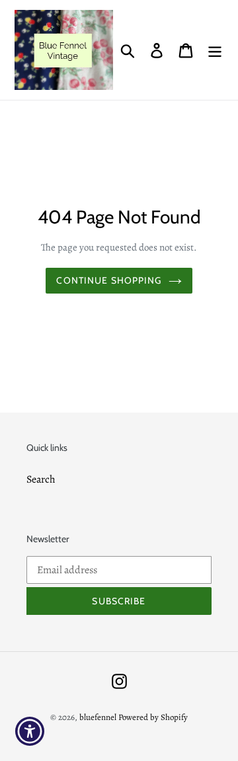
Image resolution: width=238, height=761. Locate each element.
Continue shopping (108, 280)
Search (41, 479)
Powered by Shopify (153, 717)
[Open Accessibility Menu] (30, 731)
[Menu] (214, 50)
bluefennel (97, 717)
